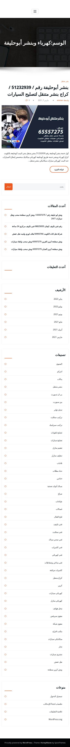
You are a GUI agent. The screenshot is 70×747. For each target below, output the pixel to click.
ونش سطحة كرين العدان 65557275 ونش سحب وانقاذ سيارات (36, 249)
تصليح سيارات (56, 440)
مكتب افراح (57, 631)
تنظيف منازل (57, 455)
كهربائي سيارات (55, 593)
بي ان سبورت (56, 394)
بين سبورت (57, 402)
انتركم (59, 371)
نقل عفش (58, 662)
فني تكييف (58, 524)
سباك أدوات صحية (55, 486)
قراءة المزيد (58, 169)
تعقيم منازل (57, 447)
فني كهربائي (57, 555)
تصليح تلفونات (56, 432)
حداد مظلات (57, 471)
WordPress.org (55, 719)
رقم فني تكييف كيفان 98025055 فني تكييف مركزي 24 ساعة (37, 226)
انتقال (8, 186)
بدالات (59, 379)
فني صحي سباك (55, 539)
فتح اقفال (58, 516)
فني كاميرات (57, 547)
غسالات (59, 509)
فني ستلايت (57, 532)
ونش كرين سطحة (55, 669)
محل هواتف (57, 608)
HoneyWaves (46, 742)
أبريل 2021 (57, 329)
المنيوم (59, 363)
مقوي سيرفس (56, 616)
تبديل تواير (58, 409)
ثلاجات (59, 463)
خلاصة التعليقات (55, 711)
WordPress (27, 742)
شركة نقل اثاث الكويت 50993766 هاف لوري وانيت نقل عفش (37, 233)
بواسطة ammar (63, 100)
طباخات (59, 501)
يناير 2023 (58, 299)
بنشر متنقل (65, 81)
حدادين (59, 478)
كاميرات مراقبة (56, 570)
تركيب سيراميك (55, 425)
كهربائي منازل (56, 600)
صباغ (60, 493)
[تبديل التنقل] (35, 11)
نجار (60, 646)
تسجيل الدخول (56, 696)
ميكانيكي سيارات (55, 639)
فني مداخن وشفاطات (53, 562)
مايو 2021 (58, 321)
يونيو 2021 (58, 314)
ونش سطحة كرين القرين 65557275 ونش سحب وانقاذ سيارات (36, 241)
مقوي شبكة (57, 623)
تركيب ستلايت (56, 417)
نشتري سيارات (56, 654)
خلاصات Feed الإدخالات (52, 704)
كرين (60, 585)
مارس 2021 (57, 337)
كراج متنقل (57, 578)
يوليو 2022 (57, 306)
